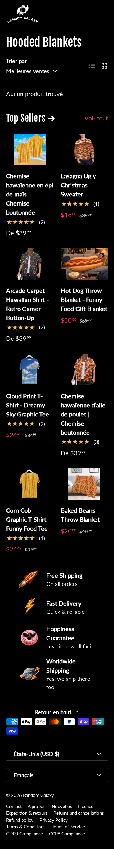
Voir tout (96, 118)
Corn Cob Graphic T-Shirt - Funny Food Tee (28, 519)
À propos (37, 806)
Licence (85, 806)
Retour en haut (54, 712)
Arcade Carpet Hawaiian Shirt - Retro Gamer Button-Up (27, 304)
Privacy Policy (54, 820)
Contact (14, 806)
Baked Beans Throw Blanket (80, 514)
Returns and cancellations (79, 813)
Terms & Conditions (26, 826)
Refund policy (19, 820)
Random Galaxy (38, 795)
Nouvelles (62, 806)
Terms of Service (68, 826)
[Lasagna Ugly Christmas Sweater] (84, 149)
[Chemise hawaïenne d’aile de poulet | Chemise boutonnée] (84, 369)
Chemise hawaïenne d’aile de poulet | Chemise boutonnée (83, 414)
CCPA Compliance (67, 833)
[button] (91, 13)
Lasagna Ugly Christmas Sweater (78, 185)
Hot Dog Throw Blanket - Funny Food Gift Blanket (84, 299)
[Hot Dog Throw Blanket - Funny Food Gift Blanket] (84, 264)
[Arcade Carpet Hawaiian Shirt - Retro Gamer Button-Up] (30, 264)
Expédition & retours (26, 813)
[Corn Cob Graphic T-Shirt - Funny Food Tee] (30, 484)
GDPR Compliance (24, 833)
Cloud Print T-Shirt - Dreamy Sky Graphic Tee (27, 405)
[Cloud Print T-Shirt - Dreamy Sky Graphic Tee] (30, 369)
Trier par (16, 61)
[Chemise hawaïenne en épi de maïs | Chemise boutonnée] (30, 149)
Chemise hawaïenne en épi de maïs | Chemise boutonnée (29, 194)
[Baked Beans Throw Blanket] (84, 484)
